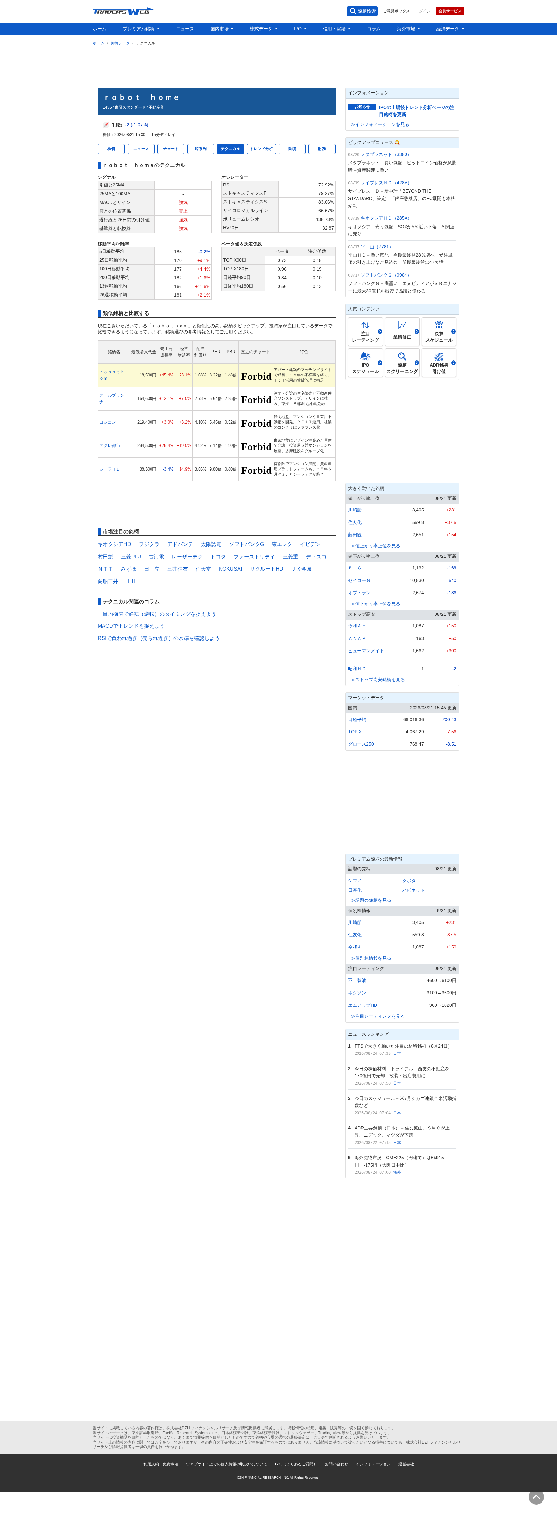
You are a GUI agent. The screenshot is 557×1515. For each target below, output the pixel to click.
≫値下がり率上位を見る (375, 603)
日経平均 (357, 719)
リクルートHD (266, 569)
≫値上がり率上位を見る (375, 545)
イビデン (310, 544)
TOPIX (355, 731)
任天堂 (203, 569)
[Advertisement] (278, 65)
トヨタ (218, 556)
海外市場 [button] (406, 28)
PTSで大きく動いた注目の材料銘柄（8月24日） (403, 1046)
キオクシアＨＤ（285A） (386, 218)
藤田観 (355, 534)
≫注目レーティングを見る (378, 1016)
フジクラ (149, 544)
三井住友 (177, 569)
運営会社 (406, 1464)
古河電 (156, 556)
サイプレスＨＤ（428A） (386, 182)
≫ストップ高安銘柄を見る (378, 679)
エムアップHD (362, 1005)
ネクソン (357, 992)
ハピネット (413, 890)
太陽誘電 (211, 544)
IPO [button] (298, 28)
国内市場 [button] (220, 28)
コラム (374, 28)
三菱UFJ (131, 556)
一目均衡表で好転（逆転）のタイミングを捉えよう (157, 614)
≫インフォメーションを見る (380, 124)
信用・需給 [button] (335, 28)
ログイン (423, 11)
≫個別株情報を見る (371, 958)
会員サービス (450, 11)
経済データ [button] (448, 28)
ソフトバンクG (246, 544)
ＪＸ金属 (301, 569)
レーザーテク (187, 556)
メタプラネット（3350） (386, 154)
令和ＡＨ (357, 625)
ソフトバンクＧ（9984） (386, 275)
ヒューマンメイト (366, 650)
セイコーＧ (359, 580)
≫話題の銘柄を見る (371, 900)
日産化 (355, 890)
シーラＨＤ (109, 469)
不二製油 (357, 980)
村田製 (105, 556)
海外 (397, 1172)
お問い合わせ (336, 1464)
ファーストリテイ (254, 556)
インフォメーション (373, 1464)
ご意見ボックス (396, 11)
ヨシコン (107, 422)
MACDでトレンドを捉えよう (131, 626)
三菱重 (290, 556)
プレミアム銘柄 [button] (139, 28)
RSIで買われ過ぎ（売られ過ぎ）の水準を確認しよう (159, 638)
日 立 (152, 569)
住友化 (355, 522)
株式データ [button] (262, 28)
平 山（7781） (377, 246)
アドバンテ (180, 544)
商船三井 (108, 581)
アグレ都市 (109, 445)
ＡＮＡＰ (357, 638)
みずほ (128, 569)
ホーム (99, 28)
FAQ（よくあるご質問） (296, 1464)
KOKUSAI (230, 569)
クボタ (409, 880)
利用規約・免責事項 (160, 1464)
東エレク (282, 544)
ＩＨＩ (134, 581)
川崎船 (355, 509)
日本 (397, 1053)
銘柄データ (120, 43)
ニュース (185, 28)
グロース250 (361, 744)
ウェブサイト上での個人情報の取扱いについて (226, 1464)
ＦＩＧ (355, 567)
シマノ (355, 880)
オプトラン (359, 592)
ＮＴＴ (105, 569)
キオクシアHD (114, 544)
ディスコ (316, 556)
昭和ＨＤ (357, 668)
